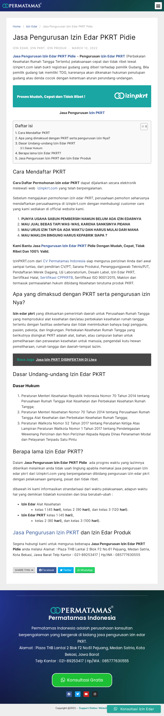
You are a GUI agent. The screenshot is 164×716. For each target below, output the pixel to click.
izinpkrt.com (47, 188)
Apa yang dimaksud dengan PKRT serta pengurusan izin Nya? (64, 138)
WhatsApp (86, 570)
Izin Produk (57, 48)
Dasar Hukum (33, 148)
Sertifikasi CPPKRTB (56, 277)
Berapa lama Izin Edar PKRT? (40, 153)
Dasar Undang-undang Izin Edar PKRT (47, 143)
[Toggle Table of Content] (142, 126)
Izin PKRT (97, 113)
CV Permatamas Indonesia (64, 261)
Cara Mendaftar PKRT (34, 133)
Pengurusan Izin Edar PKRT (64, 246)
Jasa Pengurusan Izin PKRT (46, 532)
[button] (158, 5)
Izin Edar (31, 26)
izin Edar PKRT (113, 56)
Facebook (48, 570)
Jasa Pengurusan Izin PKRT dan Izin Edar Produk (55, 158)
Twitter (67, 570)
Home (17, 26)
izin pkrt (37, 48)
